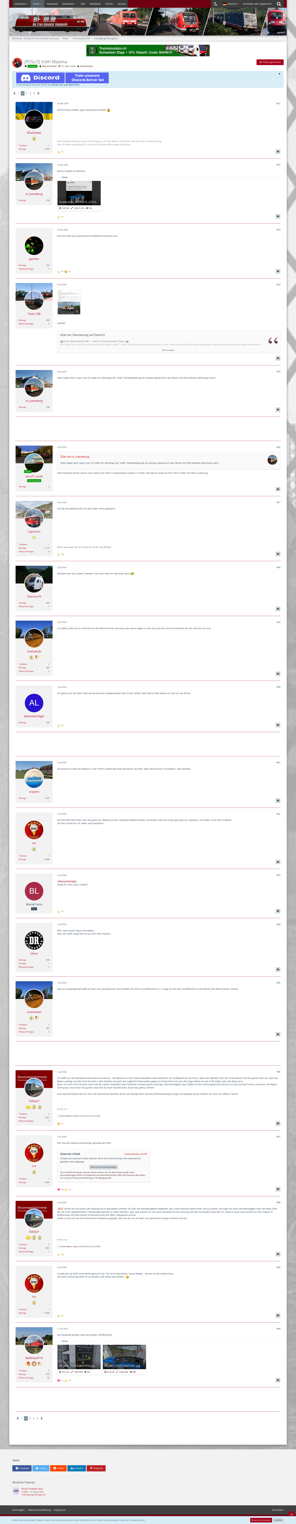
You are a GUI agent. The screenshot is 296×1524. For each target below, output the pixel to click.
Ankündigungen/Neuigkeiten (34, 1494)
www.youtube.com (134, 1153)
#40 (278, 1328)
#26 (278, 447)
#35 (278, 982)
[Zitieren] (277, 151)
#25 (278, 371)
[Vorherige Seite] (14, 93)
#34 (278, 924)
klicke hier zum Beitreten (65, 84)
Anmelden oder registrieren (257, 3)
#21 (278, 103)
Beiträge (22, 149)
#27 (278, 502)
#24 (278, 284)
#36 (278, 1071)
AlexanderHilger (68, 881)
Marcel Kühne (49, 66)
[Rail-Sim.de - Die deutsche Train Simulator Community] (148, 23)
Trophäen (23, 145)
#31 (278, 762)
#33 (278, 875)
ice (61, 1208)
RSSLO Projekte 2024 (32, 1488)
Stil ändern (278, 1509)
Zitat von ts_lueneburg (74, 456)
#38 (278, 1202)
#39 (278, 1267)
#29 (278, 622)
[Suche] (279, 4)
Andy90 (25, 1492)
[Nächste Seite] (38, 93)
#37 (278, 1136)
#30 (278, 686)
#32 (278, 813)
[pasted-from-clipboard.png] (69, 302)
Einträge (22, 963)
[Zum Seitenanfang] (291, 1514)
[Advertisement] (148, 428)
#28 (278, 567)
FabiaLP (86, 1116)
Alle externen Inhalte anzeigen (103, 1167)
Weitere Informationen (261, 1520)
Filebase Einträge (26, 268)
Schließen (278, 1520)
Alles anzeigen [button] (168, 350)
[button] (231, 4)
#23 (278, 229)
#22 (278, 164)
